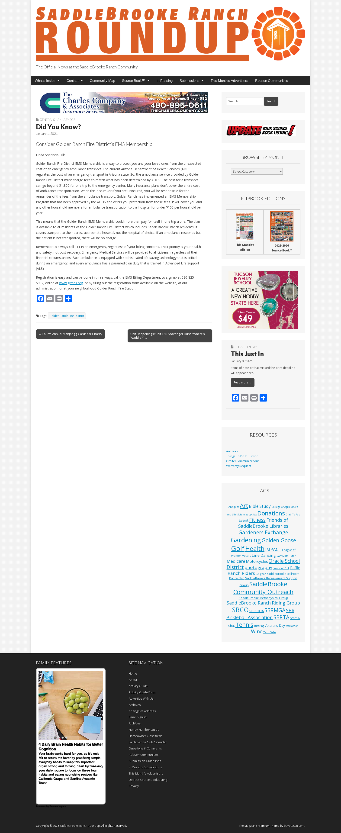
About (133, 680)
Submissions (189, 81)
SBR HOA (256, 610)
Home (133, 673)
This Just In (247, 354)
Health (254, 548)
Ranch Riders (241, 573)
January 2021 (66, 120)
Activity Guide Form (142, 692)
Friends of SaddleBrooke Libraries (263, 523)
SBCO (240, 609)
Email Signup (138, 717)
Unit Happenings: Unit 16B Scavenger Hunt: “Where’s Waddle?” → (167, 336)
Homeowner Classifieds (145, 736)
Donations (271, 513)
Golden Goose (279, 540)
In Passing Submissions (145, 767)
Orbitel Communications (243, 461)
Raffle (295, 567)
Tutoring (259, 625)
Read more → (243, 382)
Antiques (233, 506)
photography (258, 567)
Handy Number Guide (144, 729)
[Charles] (124, 102)
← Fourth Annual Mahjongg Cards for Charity (70, 334)
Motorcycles (257, 561)
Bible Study (260, 506)
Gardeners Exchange (263, 532)
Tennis (244, 624)
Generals (47, 120)
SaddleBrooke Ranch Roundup (80, 826)
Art (244, 505)
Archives (232, 451)
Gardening (246, 540)
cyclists (253, 514)
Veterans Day (275, 625)
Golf (237, 548)
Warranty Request (238, 466)
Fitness (257, 520)
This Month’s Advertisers (229, 81)
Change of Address (142, 711)
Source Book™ (133, 81)
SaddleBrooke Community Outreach (263, 588)
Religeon (261, 574)
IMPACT (273, 549)
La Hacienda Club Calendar (148, 742)
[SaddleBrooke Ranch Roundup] (170, 31)
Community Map (102, 81)
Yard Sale (269, 632)
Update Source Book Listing (148, 780)
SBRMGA (274, 610)
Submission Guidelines (145, 761)
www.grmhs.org (71, 283)
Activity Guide (138, 686)
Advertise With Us (141, 698)
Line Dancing (264, 555)
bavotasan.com (294, 826)
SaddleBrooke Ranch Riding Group (263, 603)
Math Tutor (289, 555)
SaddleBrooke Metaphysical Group (263, 598)
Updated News (246, 347)
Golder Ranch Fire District (66, 316)
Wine (257, 631)
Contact (72, 81)
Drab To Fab (293, 514)
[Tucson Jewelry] (263, 300)
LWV (279, 555)
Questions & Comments (145, 748)
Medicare (236, 561)
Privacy (134, 786)
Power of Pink (281, 568)
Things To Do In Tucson (242, 456)
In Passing (165, 81)
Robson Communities (271, 81)
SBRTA (281, 617)
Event (243, 520)
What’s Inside (45, 81)
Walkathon (292, 625)
